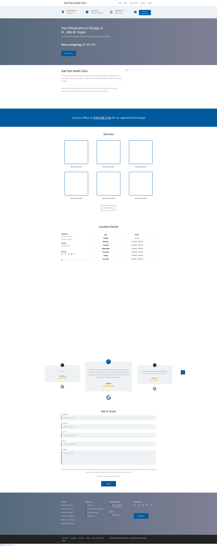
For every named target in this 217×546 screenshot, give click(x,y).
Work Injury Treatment (67, 523)
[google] (62, 254)
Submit (108, 484)
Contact (150, 3)
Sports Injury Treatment (68, 520)
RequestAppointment (145, 13)
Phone (63, 441)
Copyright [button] (73, 538)
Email (63, 432)
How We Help (133, 3)
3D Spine (89, 505)
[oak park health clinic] (108, 545)
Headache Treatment (67, 512)
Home (119, 3)
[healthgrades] (68, 254)
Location (143, 3)
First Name (64, 414)
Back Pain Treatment (67, 505)
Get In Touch (69, 53)
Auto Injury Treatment (67, 516)
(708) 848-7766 (116, 515)
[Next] (183, 372)
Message (64, 449)
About (125, 3)
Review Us (141, 516)
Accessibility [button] (65, 538)
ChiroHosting (142, 538)
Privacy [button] (88, 538)
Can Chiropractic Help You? (95, 509)
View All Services (108, 208)
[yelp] (65, 254)
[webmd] (74, 254)
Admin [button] (64, 540)
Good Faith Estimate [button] (97, 538)
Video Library (91, 516)
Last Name (64, 423)
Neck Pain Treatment (67, 509)
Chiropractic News (92, 512)
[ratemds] (71, 254)
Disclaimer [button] (81, 538)
